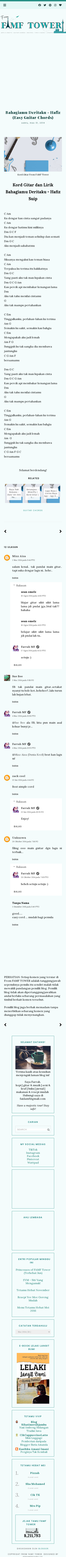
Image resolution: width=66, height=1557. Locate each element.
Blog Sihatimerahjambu (34, 1423)
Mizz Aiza (19, 556)
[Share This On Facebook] (28, 515)
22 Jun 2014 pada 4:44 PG (23, 780)
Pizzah (34, 1473)
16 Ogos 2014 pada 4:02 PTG (33, 625)
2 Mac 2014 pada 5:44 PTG (23, 560)
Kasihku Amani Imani (34, 1449)
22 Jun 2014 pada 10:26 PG (32, 812)
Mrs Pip (35, 1505)
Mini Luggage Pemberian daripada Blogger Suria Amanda (34, 1441)
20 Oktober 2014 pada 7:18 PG (25, 841)
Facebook (33, 1156)
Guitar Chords (33, 510)
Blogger (43, 1548)
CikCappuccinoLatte (34, 1435)
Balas (15, 577)
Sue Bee (17, 676)
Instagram (33, 1152)
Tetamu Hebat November (33, 1290)
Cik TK (35, 1495)
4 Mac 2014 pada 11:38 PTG (24, 716)
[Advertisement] (33, 73)
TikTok (33, 1149)
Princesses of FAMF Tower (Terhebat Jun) (33, 1271)
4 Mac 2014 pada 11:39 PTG (24, 748)
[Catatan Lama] (60, 531)
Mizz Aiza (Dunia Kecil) (29, 754)
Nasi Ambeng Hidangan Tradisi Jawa (33, 1429)
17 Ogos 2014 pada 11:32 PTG (33, 650)
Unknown (19, 837)
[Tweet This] (33, 515)
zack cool (18, 776)
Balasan (21, 585)
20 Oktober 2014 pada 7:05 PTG (34, 877)
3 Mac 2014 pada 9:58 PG (23, 680)
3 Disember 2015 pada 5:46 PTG (25, 907)
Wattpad (33, 1162)
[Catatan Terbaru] (5, 531)
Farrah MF (28, 646)
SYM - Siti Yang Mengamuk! (33, 1281)
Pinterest (33, 1159)
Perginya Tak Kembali (33, 1452)
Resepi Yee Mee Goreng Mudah (33, 1298)
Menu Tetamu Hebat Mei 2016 (33, 1309)
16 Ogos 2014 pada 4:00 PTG (33, 596)
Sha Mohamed (35, 1484)
